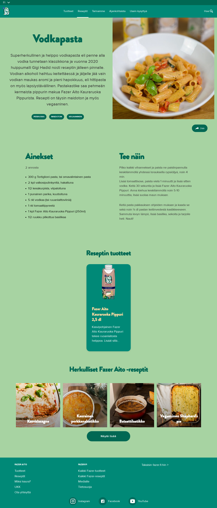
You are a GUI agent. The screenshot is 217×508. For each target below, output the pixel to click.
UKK (18, 487)
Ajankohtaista (117, 11)
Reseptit (83, 11)
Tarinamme (98, 11)
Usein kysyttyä (138, 11)
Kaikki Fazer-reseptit (91, 476)
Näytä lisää (108, 436)
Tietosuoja (85, 487)
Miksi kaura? (23, 481)
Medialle (83, 481)
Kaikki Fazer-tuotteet (91, 470)
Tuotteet (68, 11)
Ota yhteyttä (23, 492)
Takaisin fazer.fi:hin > (155, 465)
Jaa (202, 128)
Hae (206, 11)
